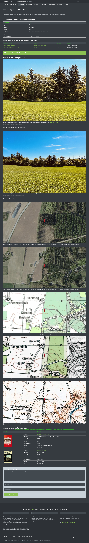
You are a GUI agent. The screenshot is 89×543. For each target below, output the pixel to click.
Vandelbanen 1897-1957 (43, 434)
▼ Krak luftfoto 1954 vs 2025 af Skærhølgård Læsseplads (18, 52)
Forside (6, 4)
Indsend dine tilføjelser (11, 494)
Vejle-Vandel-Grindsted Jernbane (12, 47)
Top (73, 537)
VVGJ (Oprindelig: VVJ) (40, 45)
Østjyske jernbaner (41, 450)
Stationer (21, 4)
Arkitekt (43, 4)
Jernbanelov (51, 4)
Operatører (29, 4)
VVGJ (35, 47)
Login (66, 4)
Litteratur (59, 4)
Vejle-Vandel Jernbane (9, 45)
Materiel (36, 4)
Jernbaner (13, 4)
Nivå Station (20, 1)
